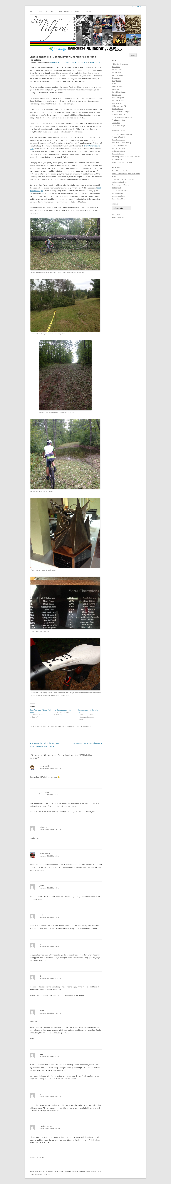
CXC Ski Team (117, 70)
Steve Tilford (95, 62)
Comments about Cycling (59, 62)
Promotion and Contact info (69, 12)
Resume (88, 12)
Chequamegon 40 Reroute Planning (87, 743)
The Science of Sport (119, 120)
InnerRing (115, 89)
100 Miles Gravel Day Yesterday (123, 179)
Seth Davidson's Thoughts (121, 112)
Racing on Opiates (118, 148)
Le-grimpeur (116, 95)
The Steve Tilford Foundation (122, 134)
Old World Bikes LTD (119, 106)
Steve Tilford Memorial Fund (122, 117)
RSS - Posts (116, 215)
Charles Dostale (46, 1126)
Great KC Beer (117, 86)
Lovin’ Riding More (118, 199)
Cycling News (116, 72)
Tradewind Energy (118, 126)
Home (32, 12)
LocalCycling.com (118, 98)
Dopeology (116, 78)
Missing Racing (117, 188)
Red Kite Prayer (117, 109)
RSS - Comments (118, 217)
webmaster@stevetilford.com (92, 1171)
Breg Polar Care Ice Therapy (121, 143)
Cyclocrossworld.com (119, 75)
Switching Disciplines (119, 182)
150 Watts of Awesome (120, 64)
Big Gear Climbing (118, 193)
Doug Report (116, 81)
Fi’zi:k (114, 84)
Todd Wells (116, 123)
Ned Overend (117, 103)
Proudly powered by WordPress (40, 1174)
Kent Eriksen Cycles (119, 92)
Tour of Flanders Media (120, 190)
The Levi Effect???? (118, 137)
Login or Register (136, 6)
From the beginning (46, 12)
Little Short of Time (118, 196)
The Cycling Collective (119, 145)
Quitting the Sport (118, 151)
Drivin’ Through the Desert (121, 171)
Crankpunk (116, 67)
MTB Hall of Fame (118, 100)
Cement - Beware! (118, 154)
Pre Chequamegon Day (62, 710)
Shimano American (118, 114)
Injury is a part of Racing (120, 185)
